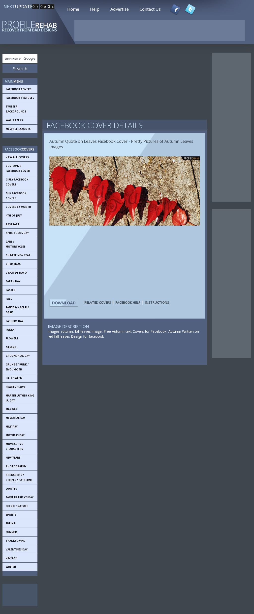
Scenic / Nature (17, 506)
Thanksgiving (16, 540)
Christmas (13, 264)
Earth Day (13, 281)
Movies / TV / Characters (14, 446)
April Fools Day (17, 233)
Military (12, 426)
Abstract (12, 224)
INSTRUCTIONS (157, 302)
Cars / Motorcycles (15, 244)
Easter (10, 290)
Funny (10, 329)
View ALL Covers (17, 157)
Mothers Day (15, 435)
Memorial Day (16, 418)
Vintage (11, 558)
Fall (9, 298)
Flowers (12, 338)
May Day (11, 409)
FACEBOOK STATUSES (20, 98)
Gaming (11, 347)
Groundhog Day (18, 356)
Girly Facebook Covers (17, 182)
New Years (13, 457)
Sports (11, 514)
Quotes (11, 488)
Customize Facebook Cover (18, 168)
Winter (11, 567)
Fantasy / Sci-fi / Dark (17, 310)
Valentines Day (17, 549)
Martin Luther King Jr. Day (20, 398)
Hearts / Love (15, 387)
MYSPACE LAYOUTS (18, 129)
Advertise (119, 9)
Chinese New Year (18, 255)
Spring (10, 523)
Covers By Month (18, 207)
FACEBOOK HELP (128, 302)
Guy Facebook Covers (16, 195)
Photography (16, 466)
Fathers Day (14, 321)
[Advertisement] (24, 595)
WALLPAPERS (14, 120)
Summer (11, 532)
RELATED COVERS (97, 302)
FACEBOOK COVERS (18, 89)
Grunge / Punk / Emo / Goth (17, 367)
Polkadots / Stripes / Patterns (19, 477)
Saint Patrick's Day (19, 497)
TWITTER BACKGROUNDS (16, 109)
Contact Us (150, 9)
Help (94, 9)
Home (73, 9)
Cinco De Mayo (16, 272)
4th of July (14, 215)
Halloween (14, 378)
